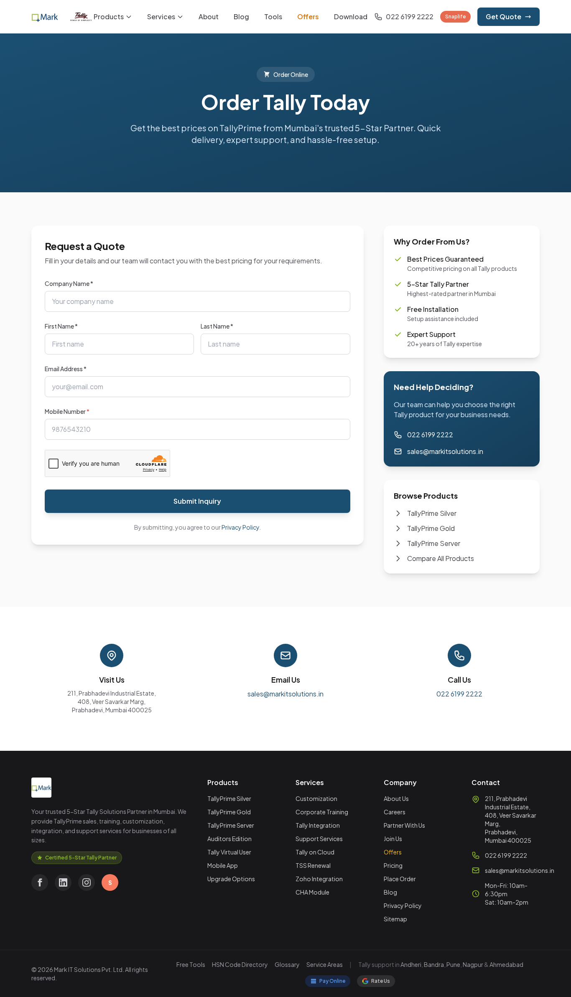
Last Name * (217, 326)
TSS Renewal (313, 865)
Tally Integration (318, 825)
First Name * (61, 326)
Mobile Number (67, 411)
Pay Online (332, 981)
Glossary (287, 964)
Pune (453, 964)
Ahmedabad (506, 964)
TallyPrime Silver (431, 513)
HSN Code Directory (240, 964)
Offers (308, 16)
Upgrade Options (231, 878)
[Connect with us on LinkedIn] (63, 882)
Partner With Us (404, 825)
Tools (273, 16)
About (209, 16)
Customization (316, 798)
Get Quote (503, 16)
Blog (241, 16)
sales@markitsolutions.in (445, 451)
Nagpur (473, 964)
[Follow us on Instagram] (86, 882)
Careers (394, 812)
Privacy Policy (240, 527)
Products (109, 16)
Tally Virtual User (229, 852)
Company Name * (69, 283)
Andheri (410, 964)
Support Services (319, 838)
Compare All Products (440, 558)
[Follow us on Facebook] (39, 882)
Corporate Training (322, 812)
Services (161, 16)
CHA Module (312, 892)
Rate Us (380, 981)
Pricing (393, 865)
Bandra (434, 964)
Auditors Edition (229, 838)
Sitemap (395, 919)
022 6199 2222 (430, 434)
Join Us (393, 838)
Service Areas (324, 964)
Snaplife (455, 16)
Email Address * (66, 368)
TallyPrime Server (433, 543)
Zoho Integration (319, 878)
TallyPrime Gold (431, 528)
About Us (396, 798)
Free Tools (190, 964)
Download (350, 16)
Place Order (400, 878)
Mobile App (222, 865)
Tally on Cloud (315, 852)
